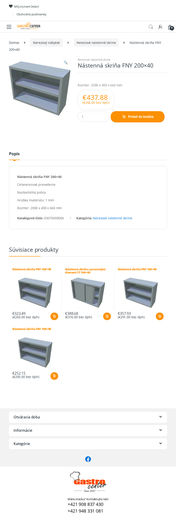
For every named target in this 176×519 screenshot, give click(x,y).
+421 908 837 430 (85, 504)
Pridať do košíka (141, 116)
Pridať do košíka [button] (54, 316)
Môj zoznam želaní (26, 6)
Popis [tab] (14, 154)
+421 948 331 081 (85, 511)
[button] (65, 63)
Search (150, 26)
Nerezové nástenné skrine (96, 42)
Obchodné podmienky (31, 14)
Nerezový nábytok (46, 42)
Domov (14, 42)
